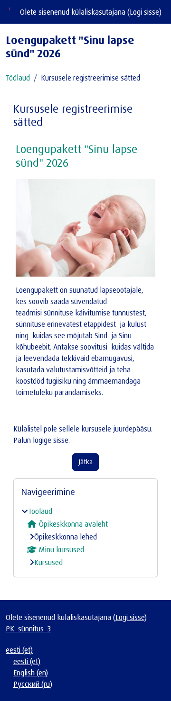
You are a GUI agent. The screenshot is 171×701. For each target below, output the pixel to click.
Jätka (85, 461)
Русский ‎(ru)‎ (32, 684)
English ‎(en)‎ (30, 672)
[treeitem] (85, 536)
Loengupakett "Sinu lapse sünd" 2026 (76, 156)
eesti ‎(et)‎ (19, 650)
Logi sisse (144, 12)
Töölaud (18, 77)
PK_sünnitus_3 (28, 628)
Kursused (48, 562)
